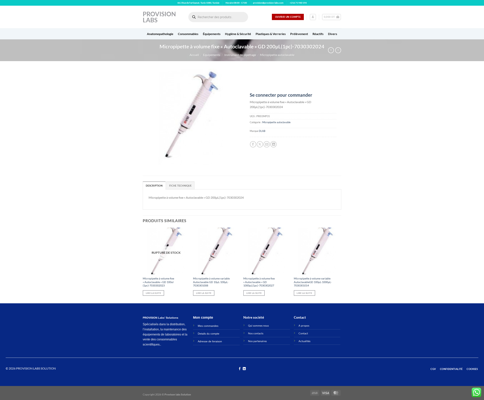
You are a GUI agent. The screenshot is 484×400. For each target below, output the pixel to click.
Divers (332, 34)
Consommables (188, 34)
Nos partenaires (257, 341)
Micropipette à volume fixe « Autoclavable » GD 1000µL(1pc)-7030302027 (259, 282)
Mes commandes (208, 325)
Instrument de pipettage (240, 55)
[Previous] (143, 265)
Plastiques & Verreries (271, 34)
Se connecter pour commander (281, 95)
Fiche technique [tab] (180, 185)
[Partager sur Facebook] (253, 144)
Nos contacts (255, 333)
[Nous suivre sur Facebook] (239, 368)
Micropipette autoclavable (277, 55)
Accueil (194, 55)
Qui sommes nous (258, 325)
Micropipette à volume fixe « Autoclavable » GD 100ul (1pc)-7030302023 (158, 282)
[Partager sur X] (260, 144)
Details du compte (208, 333)
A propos (304, 325)
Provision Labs (159, 17)
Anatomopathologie (160, 34)
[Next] (340, 265)
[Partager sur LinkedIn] (273, 144)
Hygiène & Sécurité (238, 34)
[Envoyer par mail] (267, 144)
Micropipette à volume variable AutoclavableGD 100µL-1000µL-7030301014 (313, 282)
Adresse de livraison (210, 341)
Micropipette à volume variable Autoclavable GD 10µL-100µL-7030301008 (211, 282)
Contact (303, 333)
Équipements (211, 34)
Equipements (211, 55)
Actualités (304, 341)
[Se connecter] (313, 17)
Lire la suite (153, 293)
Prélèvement (299, 34)
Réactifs (318, 34)
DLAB (262, 130)
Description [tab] (154, 185)
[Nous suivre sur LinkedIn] (244, 368)
